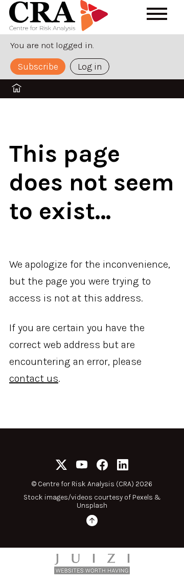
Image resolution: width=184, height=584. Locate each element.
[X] (61, 466)
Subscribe (38, 66)
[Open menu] (157, 14)
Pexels (142, 497)
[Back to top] (92, 522)
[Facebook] (102, 466)
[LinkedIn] (122, 466)
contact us (33, 378)
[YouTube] (81, 466)
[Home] (60, 17)
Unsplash (92, 505)
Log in (90, 66)
